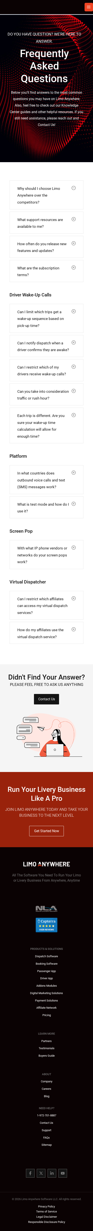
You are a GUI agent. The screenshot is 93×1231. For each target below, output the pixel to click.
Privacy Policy (46, 1206)
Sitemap (47, 1144)
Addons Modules (46, 985)
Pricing (46, 1015)
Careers (46, 1088)
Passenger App (46, 971)
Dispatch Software (46, 956)
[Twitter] (41, 1173)
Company (46, 1081)
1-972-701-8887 (46, 1115)
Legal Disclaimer (46, 1216)
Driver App (46, 978)
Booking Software (47, 963)
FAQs (46, 1137)
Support (46, 1130)
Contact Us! (46, 125)
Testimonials (47, 1048)
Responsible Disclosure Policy (46, 1222)
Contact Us (46, 1122)
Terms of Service (46, 1211)
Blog (46, 1096)
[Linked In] (52, 1173)
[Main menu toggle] (89, 7)
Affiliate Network (46, 1007)
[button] (73, 188)
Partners (46, 1041)
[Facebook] (30, 1173)
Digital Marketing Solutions (46, 993)
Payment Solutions (46, 1000)
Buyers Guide (46, 1055)
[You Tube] (62, 1173)
